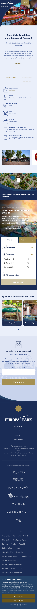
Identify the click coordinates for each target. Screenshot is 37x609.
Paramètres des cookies (18, 605)
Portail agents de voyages (12, 564)
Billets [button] (9, 240)
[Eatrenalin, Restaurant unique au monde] (18, 511)
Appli (19, 431)
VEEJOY (22, 568)
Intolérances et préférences (27, 79)
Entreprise (6, 536)
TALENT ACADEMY (9, 568)
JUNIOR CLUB (7, 552)
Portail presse (26, 556)
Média (13, 544)
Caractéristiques (10, 77)
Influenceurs (18, 440)
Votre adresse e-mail (18, 367)
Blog (18, 548)
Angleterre (12, 90)
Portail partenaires (9, 560)
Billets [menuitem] (26, 2)
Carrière (5, 544)
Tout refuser (18, 600)
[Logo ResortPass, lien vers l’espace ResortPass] (18, 519)
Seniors (7, 267)
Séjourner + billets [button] (27, 240)
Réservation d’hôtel (20, 536)
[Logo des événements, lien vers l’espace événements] (18, 488)
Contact (19, 435)
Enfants (7, 263)
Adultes (7, 259)
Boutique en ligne (19, 540)
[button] (16, 151)
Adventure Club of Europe (12, 572)
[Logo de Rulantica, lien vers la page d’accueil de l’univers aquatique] (18, 472)
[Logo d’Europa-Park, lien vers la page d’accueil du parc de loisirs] (7, 2)
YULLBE (22, 544)
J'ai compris (18, 596)
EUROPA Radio (7, 548)
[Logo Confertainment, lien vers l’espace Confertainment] (18, 496)
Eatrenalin (19, 552)
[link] (18, 408)
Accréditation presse (9, 556)
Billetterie (6, 540)
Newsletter (18, 426)
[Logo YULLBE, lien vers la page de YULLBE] (18, 504)
